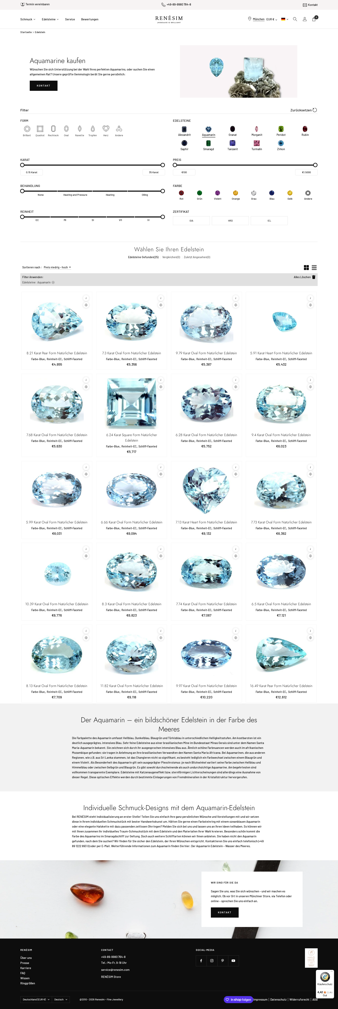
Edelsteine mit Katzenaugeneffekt (143, 772)
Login (305, 19)
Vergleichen (171, 257)
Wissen (25, 978)
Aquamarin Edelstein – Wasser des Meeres (223, 846)
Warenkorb (316, 17)
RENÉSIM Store (111, 976)
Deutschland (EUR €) (34, 999)
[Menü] (331, 972)
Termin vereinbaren (38, 4)
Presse (24, 962)
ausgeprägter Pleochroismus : (162, 762)
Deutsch (284, 19)
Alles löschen (302, 277)
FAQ (22, 973)
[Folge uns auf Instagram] (212, 960)
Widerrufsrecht (299, 999)
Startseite (26, 32)
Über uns (26, 957)
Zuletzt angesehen (197, 257)
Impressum (260, 999)
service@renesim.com (115, 969)
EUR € (270, 19)
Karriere (25, 968)
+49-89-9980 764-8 (179, 4)
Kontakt (313, 4)
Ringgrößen (27, 983)
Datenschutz (278, 999)
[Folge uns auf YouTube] (233, 960)
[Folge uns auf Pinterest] (222, 960)
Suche (295, 19)
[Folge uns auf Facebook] (201, 960)
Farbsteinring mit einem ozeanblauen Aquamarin (229, 821)
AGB (315, 999)
